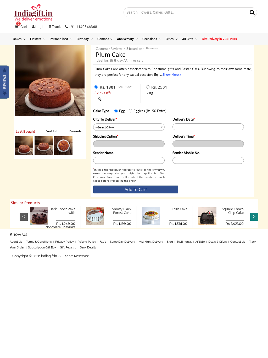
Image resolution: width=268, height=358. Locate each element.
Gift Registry (68, 247)
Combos (103, 39)
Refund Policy (86, 241)
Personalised (59, 39)
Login (39, 27)
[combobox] (129, 127)
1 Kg (98, 98)
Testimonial (184, 241)
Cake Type (101, 111)
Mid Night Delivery (151, 241)
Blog (170, 241)
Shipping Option (105, 136)
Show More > (172, 75)
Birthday (83, 39)
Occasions (150, 39)
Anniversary (126, 39)
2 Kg (150, 92)
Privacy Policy (64, 241)
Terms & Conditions (39, 241)
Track (56, 27)
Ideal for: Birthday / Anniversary (119, 60)
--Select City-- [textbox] (105, 127)
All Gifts (188, 39)
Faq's (103, 241)
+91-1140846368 (82, 27)
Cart (22, 27)
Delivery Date (183, 119)
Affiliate (200, 241)
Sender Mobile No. (186, 153)
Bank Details (88, 247)
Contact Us (237, 241)
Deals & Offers (217, 241)
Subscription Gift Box (42, 247)
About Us (16, 241)
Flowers (36, 39)
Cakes (17, 39)
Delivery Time (183, 136)
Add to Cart (136, 189)
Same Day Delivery (122, 241)
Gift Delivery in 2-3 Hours (219, 39)
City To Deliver (105, 119)
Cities (170, 39)
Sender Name (103, 153)
